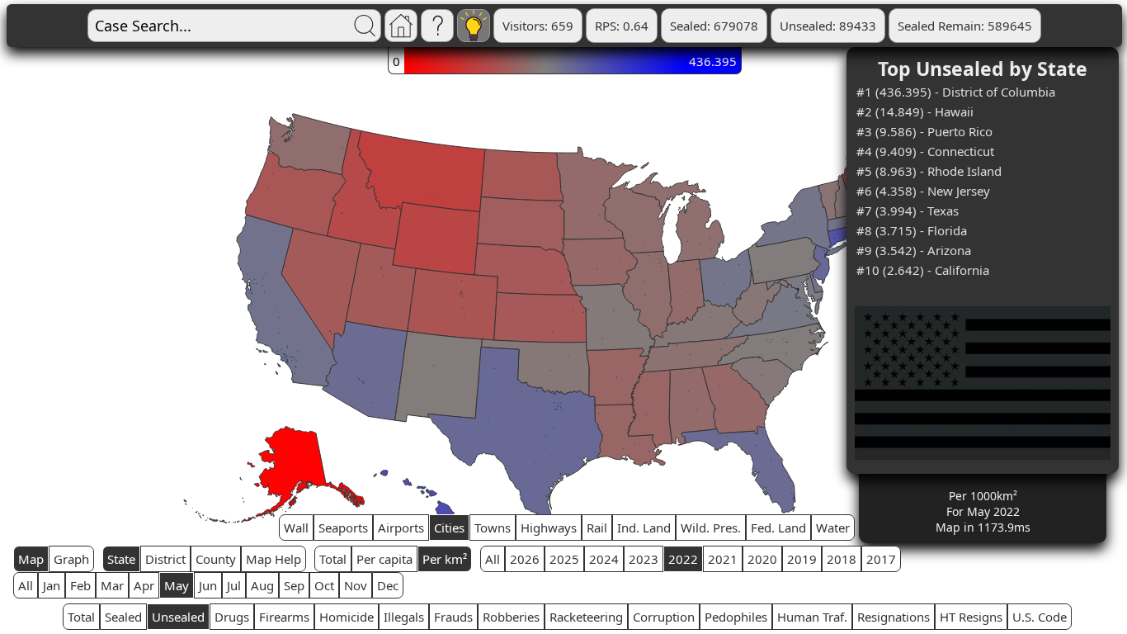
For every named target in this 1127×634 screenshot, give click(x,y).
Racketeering (586, 616)
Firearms (284, 616)
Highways (549, 527)
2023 (643, 559)
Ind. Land (644, 527)
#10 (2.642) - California (922, 270)
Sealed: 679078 (714, 25)
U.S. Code (1039, 616)
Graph (71, 559)
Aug (262, 585)
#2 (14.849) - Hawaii (915, 111)
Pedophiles (736, 616)
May (176, 585)
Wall (296, 527)
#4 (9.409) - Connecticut (925, 151)
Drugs (232, 616)
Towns (492, 527)
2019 (802, 559)
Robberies (511, 616)
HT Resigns (971, 616)
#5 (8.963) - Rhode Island (929, 171)
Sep (294, 585)
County (216, 559)
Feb (80, 585)
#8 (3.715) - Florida (911, 230)
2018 (841, 559)
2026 (525, 559)
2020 (762, 559)
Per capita (384, 559)
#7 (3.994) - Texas (907, 210)
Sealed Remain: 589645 (965, 25)
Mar (112, 585)
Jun (208, 585)
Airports (401, 527)
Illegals (404, 616)
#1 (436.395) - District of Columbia (955, 91)
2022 (683, 559)
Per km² (444, 559)
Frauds (453, 616)
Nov (355, 585)
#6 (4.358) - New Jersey (923, 190)
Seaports (343, 527)
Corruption (664, 616)
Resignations (893, 616)
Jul (234, 585)
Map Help (273, 559)
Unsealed (178, 616)
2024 (604, 559)
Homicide (346, 616)
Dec (387, 585)
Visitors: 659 (537, 25)
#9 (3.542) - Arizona (913, 250)
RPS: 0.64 (621, 25)
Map (31, 559)
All (492, 559)
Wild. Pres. (711, 527)
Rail (597, 527)
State (121, 559)
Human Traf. (812, 616)
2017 (881, 559)
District (165, 559)
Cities (449, 527)
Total (333, 559)
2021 (723, 559)
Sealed (123, 616)
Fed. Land (778, 527)
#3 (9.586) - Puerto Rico (924, 131)
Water (833, 527)
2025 (564, 559)
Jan (51, 585)
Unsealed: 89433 (828, 25)
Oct (324, 585)
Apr (144, 585)
